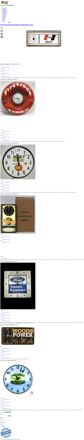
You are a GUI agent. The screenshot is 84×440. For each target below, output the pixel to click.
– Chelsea (3, 20)
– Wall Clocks (4, 9)
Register (3, 425)
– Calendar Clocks (4, 10)
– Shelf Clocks (4, 8)
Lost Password (4, 426)
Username (1, 419)
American (5, 412)
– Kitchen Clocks (4, 11)
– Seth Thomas (4, 16)
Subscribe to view (4, 67)
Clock (7, 412)
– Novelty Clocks (4, 12)
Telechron (9, 412)
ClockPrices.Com (11, 5)
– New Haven (4, 18)
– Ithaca (3, 19)
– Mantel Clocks (4, 13)
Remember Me (3, 422)
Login (9, 67)
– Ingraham (3, 17)
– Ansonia (3, 15)
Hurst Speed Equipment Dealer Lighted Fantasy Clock (16, 25)
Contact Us (18, 439)
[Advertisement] (26, 57)
